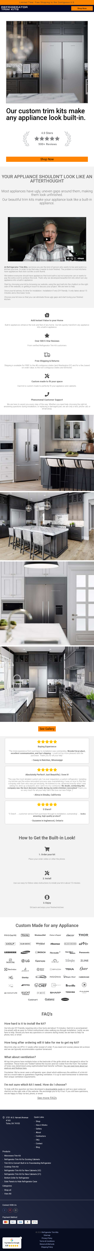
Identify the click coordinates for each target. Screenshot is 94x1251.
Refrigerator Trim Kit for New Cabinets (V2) (22, 1170)
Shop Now (82, 8)
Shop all (7, 1190)
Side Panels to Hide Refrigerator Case (20, 1181)
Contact (39, 1143)
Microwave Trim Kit (12, 1156)
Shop (38, 1121)
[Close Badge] (20, 1238)
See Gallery (47, 729)
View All (7, 1194)
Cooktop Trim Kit (11, 1167)
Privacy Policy (47, 1238)
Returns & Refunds (47, 1244)
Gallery (39, 1129)
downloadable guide (54, 1089)
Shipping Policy (47, 1247)
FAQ (37, 1140)
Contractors (41, 1136)
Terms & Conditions (47, 1241)
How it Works (41, 1125)
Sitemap (47, 1235)
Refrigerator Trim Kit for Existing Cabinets (22, 1159)
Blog (38, 1147)
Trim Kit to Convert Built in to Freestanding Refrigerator (27, 1163)
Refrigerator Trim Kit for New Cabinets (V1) (22, 1174)
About (38, 1132)
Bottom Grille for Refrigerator (16, 1178)
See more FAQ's (47, 1097)
